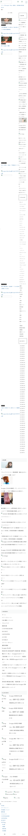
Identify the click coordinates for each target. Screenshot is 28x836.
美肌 (20, 315)
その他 (21, 239)
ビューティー (22, 256)
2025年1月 (22, 383)
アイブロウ (22, 206)
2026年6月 (22, 350)
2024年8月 (22, 391)
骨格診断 (21, 334)
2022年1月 (22, 440)
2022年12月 (22, 423)
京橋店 (3, 826)
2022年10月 (22, 427)
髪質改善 (21, 336)
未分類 (21, 294)
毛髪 (20, 296)
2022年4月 (22, 433)
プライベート (22, 258)
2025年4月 (22, 379)
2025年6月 (22, 375)
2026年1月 (22, 360)
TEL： (16, 700)
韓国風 (21, 329)
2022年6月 (22, 429)
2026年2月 (22, 358)
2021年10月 (22, 446)
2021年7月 (22, 452)
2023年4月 (22, 414)
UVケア (21, 202)
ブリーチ (21, 260)
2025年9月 (22, 368)
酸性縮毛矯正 (22, 327)
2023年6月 (22, 410)
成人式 (21, 292)
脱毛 (20, 319)
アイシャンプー (23, 204)
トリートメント (23, 242)
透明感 (21, 325)
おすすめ (21, 219)
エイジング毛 (22, 214)
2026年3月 (22, 356)
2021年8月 (22, 450)
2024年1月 (22, 402)
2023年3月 (22, 417)
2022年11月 (22, 425)
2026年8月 (22, 345)
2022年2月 (22, 437)
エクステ (21, 216)
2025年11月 (22, 364)
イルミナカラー (23, 208)
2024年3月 (22, 398)
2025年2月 (22, 381)
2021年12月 (22, 442)
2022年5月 (22, 431)
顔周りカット (22, 332)
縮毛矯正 (21, 306)
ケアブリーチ (22, 227)
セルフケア (22, 237)
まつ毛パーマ (22, 281)
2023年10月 (22, 406)
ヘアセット (22, 271)
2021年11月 (22, 444)
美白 (20, 308)
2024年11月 (22, 387)
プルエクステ (22, 263)
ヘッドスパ (22, 273)
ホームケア (22, 275)
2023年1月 (22, 421)
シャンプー (22, 231)
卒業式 (21, 288)
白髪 (20, 300)
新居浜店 (4, 828)
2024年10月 (22, 389)
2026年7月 (22, 348)
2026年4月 (22, 354)
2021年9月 (22, 448)
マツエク (21, 277)
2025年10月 (22, 366)
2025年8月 (22, 371)
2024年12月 (22, 385)
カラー (21, 225)
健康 (20, 286)
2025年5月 (22, 377)
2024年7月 (22, 394)
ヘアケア (21, 269)
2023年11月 (22, 404)
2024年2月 (22, 400)
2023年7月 (22, 408)
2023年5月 (22, 412)
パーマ (21, 248)
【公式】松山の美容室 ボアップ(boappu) (10, 801)
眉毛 (20, 302)
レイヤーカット (23, 283)
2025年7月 (22, 373)
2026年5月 (22, 352)
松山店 (3, 824)
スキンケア (22, 233)
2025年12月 (22, 362)
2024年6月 (22, 396)
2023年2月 (22, 419)
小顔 (20, 290)
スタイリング (22, 235)
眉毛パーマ (22, 304)
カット (21, 221)
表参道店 (4, 830)
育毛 (20, 317)
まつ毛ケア (22, 279)
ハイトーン (22, 250)
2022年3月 (22, 435)
